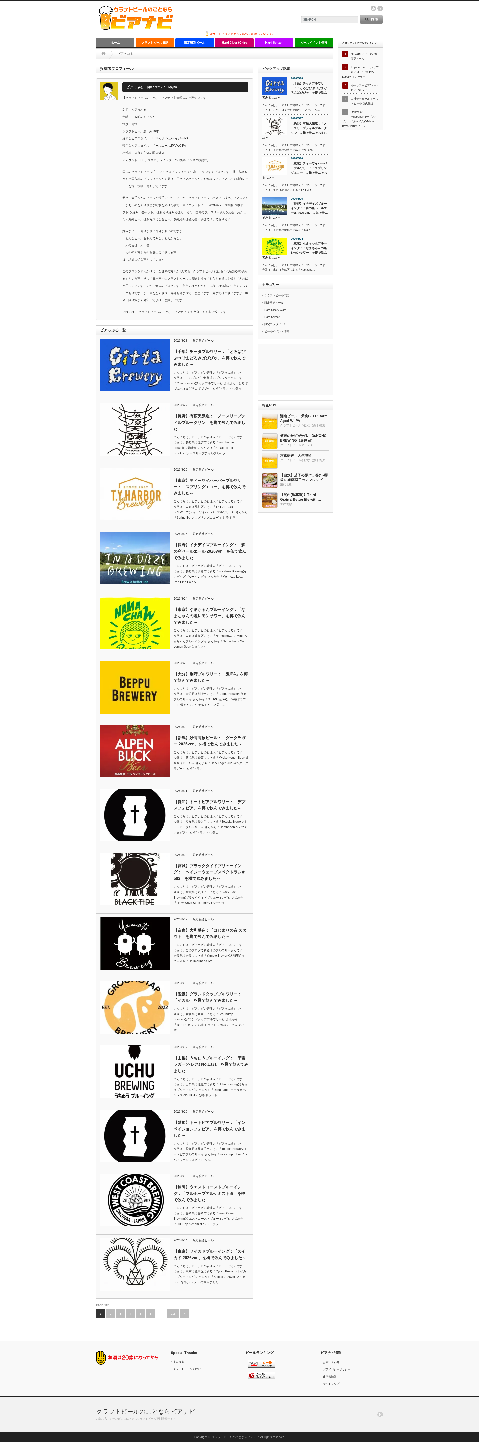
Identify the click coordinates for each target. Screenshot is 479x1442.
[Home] (103, 54)
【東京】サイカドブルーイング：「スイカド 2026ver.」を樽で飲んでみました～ (210, 1254)
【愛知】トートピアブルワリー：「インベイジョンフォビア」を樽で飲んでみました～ (209, 1128)
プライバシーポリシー (336, 1369)
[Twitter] (380, 1414)
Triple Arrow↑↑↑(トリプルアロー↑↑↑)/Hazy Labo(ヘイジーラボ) (360, 72)
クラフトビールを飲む (187, 1368)
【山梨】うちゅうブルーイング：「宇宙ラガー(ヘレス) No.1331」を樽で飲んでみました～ (211, 1064)
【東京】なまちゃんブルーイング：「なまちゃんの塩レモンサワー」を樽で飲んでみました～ (209, 615)
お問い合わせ (331, 1362)
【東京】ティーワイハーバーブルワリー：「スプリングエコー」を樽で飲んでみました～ (209, 486)
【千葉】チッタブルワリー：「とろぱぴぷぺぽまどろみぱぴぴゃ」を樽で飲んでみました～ (209, 357)
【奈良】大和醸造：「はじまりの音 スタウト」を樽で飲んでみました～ (210, 933)
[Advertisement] (295, 370)
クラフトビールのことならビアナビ (146, 1411)
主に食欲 (178, 1361)
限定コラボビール (275, 324)
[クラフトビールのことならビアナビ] (135, 28)
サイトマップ (331, 1383)
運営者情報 (330, 1376)
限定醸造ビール (194, 42)
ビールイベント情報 (313, 42)
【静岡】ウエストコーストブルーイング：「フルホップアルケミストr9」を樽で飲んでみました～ (209, 1193)
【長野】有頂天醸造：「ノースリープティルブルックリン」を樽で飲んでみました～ (209, 422)
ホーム (115, 42)
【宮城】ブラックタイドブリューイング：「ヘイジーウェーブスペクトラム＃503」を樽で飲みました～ (209, 872)
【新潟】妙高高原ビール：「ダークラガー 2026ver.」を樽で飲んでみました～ (209, 741)
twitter (380, 8)
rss (373, 8)
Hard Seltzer (274, 42)
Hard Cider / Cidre (234, 42)
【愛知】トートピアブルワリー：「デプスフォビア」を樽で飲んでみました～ (209, 805)
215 (173, 1313)
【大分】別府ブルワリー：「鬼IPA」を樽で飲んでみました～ (211, 677)
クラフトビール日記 (154, 42)
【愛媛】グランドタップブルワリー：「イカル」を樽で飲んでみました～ (207, 997)
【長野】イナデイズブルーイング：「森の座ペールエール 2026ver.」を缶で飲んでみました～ (210, 551)
